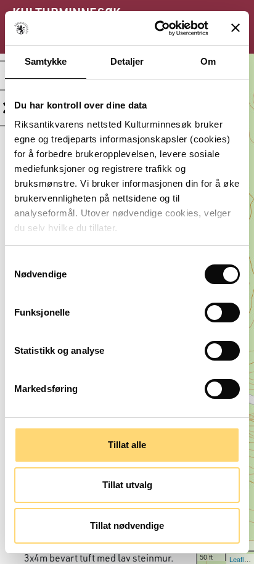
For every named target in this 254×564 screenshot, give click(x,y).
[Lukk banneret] (235, 27)
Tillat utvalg (127, 485)
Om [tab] (208, 61)
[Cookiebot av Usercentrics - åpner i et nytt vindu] (157, 28)
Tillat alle (127, 444)
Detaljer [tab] (127, 61)
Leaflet (239, 559)
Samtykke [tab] (46, 61)
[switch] (222, 312)
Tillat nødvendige (127, 525)
